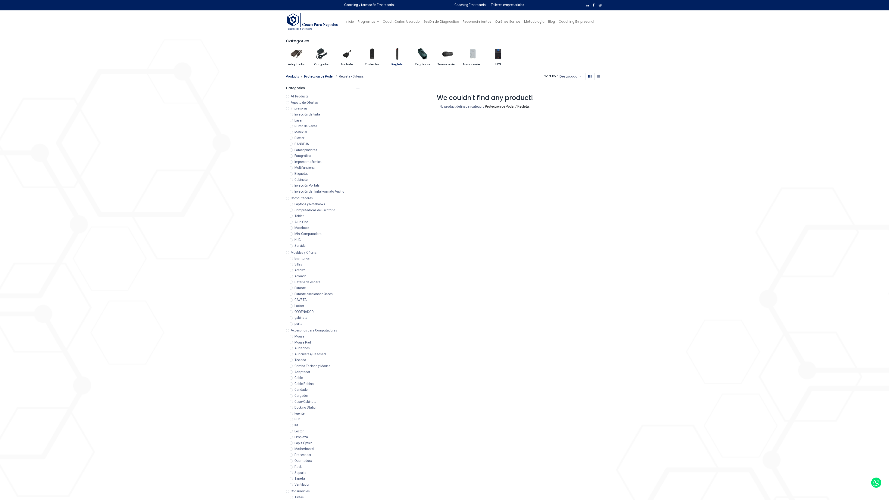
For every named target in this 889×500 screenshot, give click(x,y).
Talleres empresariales (507, 5)
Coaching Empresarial (470, 5)
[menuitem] (350, 22)
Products (292, 76)
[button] (570, 77)
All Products (299, 96)
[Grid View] (590, 77)
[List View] (598, 77)
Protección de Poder (319, 76)
